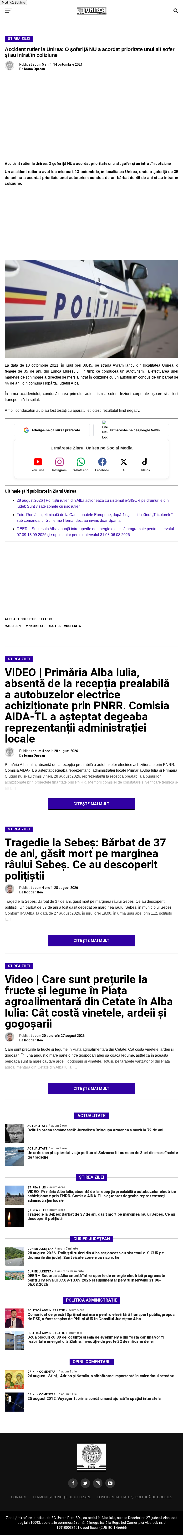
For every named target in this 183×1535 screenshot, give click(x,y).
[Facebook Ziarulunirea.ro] (73, 1483)
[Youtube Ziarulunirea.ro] (110, 1483)
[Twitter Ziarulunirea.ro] (85, 1483)
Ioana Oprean (34, 69)
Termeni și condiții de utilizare (62, 1497)
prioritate (37, 626)
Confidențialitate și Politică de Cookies (134, 1497)
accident (15, 626)
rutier (55, 626)
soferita (73, 626)
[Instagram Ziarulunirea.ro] (97, 1483)
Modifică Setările (13, 2)
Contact (19, 1497)
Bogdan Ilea (33, 892)
